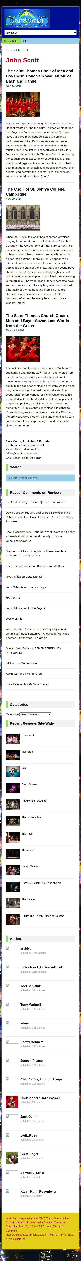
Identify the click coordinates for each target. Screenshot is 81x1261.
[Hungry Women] (13, 873)
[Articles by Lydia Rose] (12, 1143)
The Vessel (28, 850)
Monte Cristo (29, 663)
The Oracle (40, 637)
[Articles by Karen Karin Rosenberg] (12, 1199)
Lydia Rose (28, 1135)
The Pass (27, 833)
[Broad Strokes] (13, 791)
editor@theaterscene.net (21, 453)
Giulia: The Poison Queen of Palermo (43, 915)
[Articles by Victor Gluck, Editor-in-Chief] (12, 975)
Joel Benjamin (31, 986)
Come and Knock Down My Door (43, 566)
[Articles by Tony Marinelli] (12, 1012)
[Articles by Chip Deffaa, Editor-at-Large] (12, 1087)
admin (25, 1023)
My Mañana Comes (36, 684)
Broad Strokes (30, 784)
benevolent (28, 735)
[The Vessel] (13, 856)
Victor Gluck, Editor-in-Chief (41, 967)
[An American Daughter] (13, 807)
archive (25, 948)
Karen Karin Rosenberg (38, 1191)
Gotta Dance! (34, 576)
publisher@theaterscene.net (25, 445)
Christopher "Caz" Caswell (40, 1098)
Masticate (27, 751)
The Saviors (28, 899)
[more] (45, 176)
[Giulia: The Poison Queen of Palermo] (13, 922)
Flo (18, 597)
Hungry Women (30, 866)
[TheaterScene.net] (40, 18)
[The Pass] (13, 840)
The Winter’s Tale (31, 817)
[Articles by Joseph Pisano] (12, 1068)
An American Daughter (34, 800)
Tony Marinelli (30, 1004)
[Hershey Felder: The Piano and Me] (13, 889)
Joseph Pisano (31, 1060)
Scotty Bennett (31, 1042)
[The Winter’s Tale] (13, 824)
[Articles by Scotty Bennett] (12, 1049)
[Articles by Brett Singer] (12, 1161)
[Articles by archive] (12, 956)
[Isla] (13, 774)
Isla (25, 41)
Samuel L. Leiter (32, 1172)
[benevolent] (13, 741)
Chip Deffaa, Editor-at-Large (41, 1079)
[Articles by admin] (12, 1031)
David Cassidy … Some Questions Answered (37, 502)
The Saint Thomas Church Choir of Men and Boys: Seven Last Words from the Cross (38, 320)
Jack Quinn (28, 1116)
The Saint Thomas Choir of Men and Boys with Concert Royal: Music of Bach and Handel (39, 76)
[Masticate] (13, 758)
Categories (12, 714)
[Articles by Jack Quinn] (12, 1124)
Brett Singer (29, 1154)
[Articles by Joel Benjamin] (12, 993)
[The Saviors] (13, 906)
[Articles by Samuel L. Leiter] (12, 1180)
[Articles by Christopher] (12, 1105)
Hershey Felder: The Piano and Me (41, 883)
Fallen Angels (36, 608)
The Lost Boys (37, 587)
